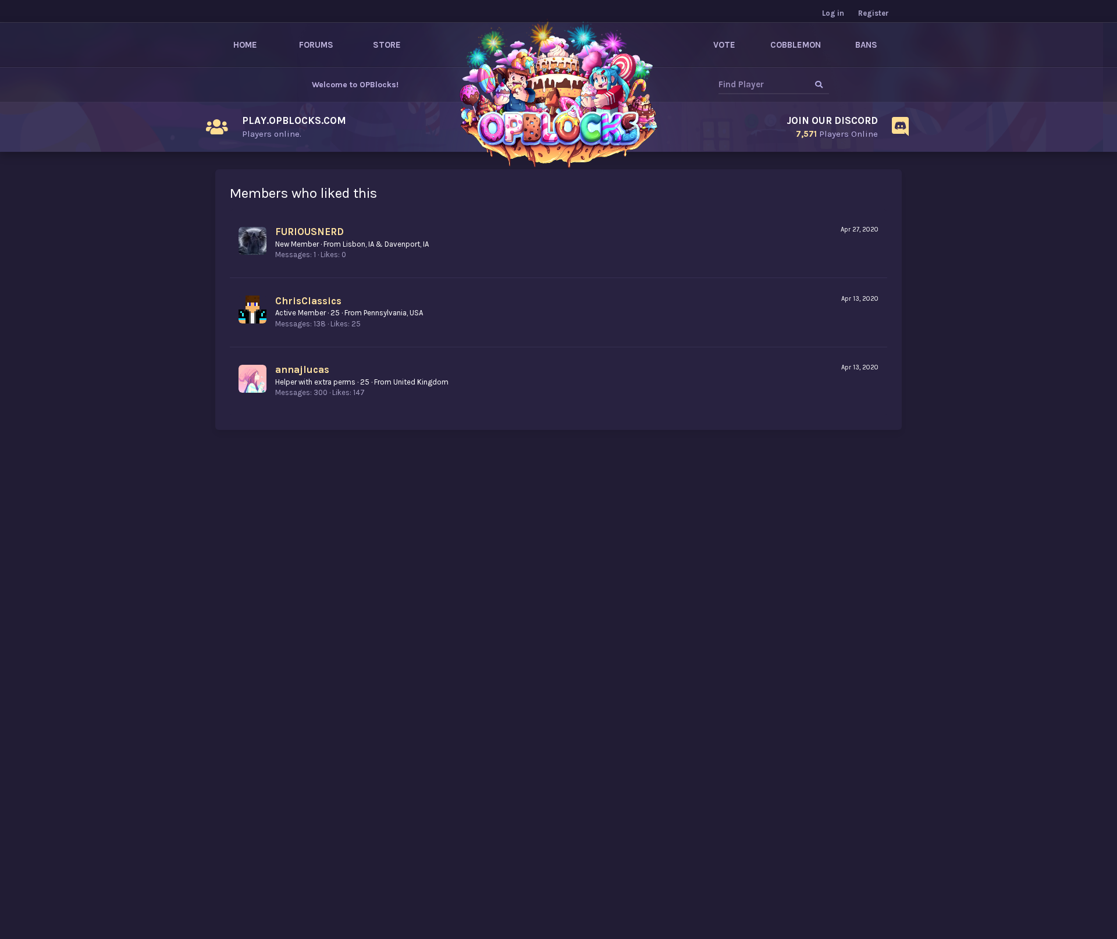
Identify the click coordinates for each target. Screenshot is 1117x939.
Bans (866, 45)
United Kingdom (421, 382)
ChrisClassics (308, 301)
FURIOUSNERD (309, 231)
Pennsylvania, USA (393, 312)
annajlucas (302, 369)
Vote (724, 45)
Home (245, 45)
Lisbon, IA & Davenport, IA (386, 244)
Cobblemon (795, 45)
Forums (316, 45)
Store (387, 45)
